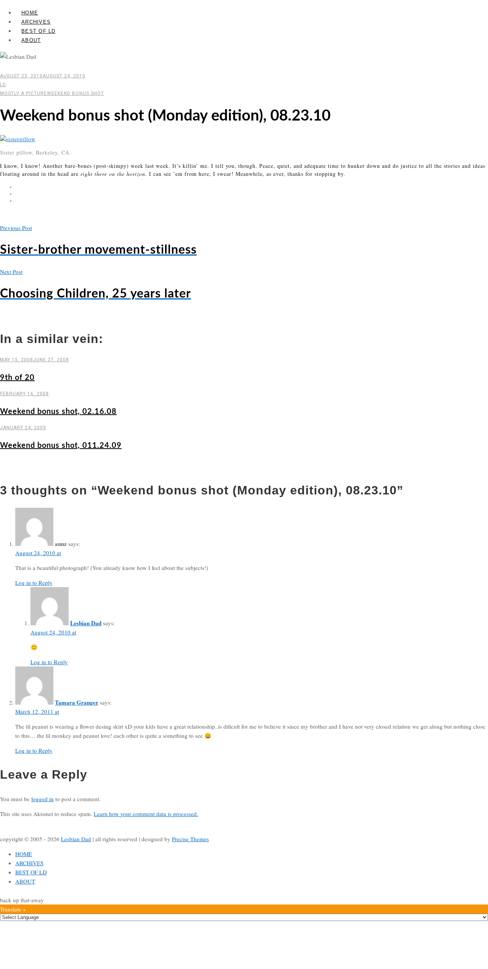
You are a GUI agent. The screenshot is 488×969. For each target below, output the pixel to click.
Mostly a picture (23, 93)
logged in (42, 799)
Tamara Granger (76, 702)
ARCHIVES (36, 22)
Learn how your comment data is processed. (146, 814)
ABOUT (31, 40)
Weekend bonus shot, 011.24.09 (61, 445)
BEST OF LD (38, 31)
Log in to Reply (34, 582)
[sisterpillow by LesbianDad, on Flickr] (17, 139)
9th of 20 (17, 377)
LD (3, 84)
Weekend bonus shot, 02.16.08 (58, 411)
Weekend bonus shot (75, 93)
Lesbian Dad (85, 623)
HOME (29, 13)
